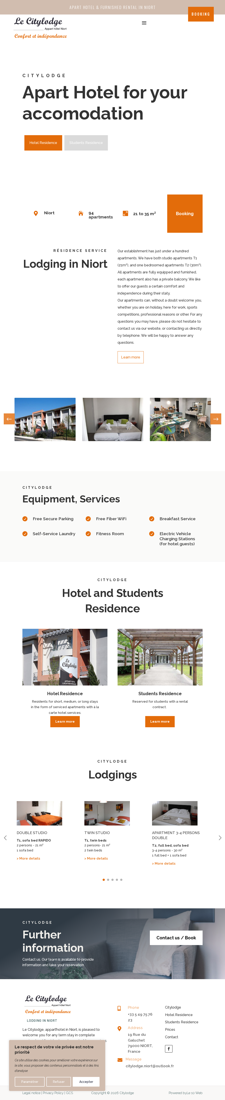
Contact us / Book (176, 937)
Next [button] (215, 420)
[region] (57, 1065)
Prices (170, 1029)
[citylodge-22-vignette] (112, 440)
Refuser (59, 1082)
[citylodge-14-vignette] (180, 440)
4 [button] (117, 880)
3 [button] (112, 880)
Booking (201, 14)
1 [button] (104, 880)
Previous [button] (9, 420)
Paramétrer (29, 1082)
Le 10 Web (195, 1093)
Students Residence (86, 143)
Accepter (86, 1082)
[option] (45, 419)
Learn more (130, 357)
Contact (171, 1037)
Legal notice (31, 1093)
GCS (69, 1093)
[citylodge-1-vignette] (45, 440)
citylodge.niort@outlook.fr (150, 1066)
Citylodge (173, 1007)
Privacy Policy (53, 1093)
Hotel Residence (43, 143)
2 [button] (108, 880)
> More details (28, 858)
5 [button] (121, 880)
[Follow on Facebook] (168, 1049)
